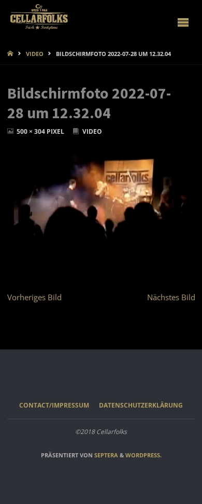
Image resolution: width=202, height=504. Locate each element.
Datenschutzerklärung (141, 405)
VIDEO (35, 54)
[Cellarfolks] (40, 17)
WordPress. (143, 455)
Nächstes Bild (171, 297)
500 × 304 (32, 131)
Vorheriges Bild (34, 297)
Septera (105, 455)
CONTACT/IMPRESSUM (54, 405)
